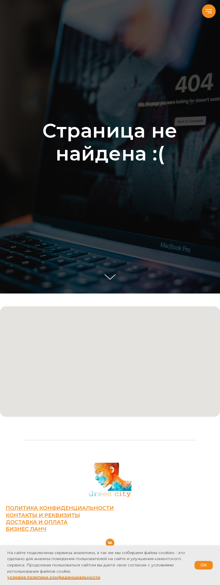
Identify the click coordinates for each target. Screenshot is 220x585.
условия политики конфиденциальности (53, 577)
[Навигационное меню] (209, 11)
